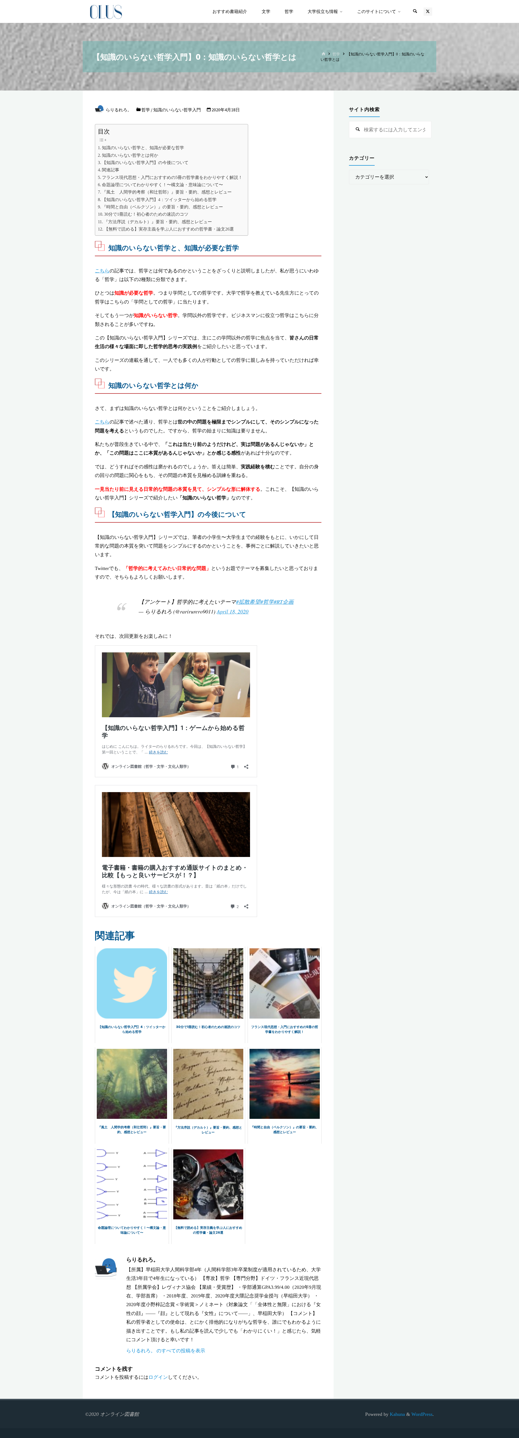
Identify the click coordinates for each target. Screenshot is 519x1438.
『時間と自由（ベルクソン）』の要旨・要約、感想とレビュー (162, 207)
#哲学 (267, 601)
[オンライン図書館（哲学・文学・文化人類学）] (106, 11)
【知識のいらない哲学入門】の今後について (145, 162)
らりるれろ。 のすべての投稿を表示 (165, 1350)
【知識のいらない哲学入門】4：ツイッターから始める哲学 (159, 199)
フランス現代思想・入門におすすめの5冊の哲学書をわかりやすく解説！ (172, 177)
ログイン (158, 1377)
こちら (102, 270)
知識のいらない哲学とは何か (130, 155)
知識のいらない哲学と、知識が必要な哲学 (143, 147)
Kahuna (396, 1414)
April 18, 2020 (232, 611)
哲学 (336, 54)
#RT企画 (284, 601)
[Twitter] (428, 11)
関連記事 (110, 170)
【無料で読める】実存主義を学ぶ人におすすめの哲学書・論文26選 (169, 229)
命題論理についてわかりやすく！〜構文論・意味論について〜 (162, 184)
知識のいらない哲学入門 (177, 109)
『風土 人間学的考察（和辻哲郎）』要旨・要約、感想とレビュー (167, 192)
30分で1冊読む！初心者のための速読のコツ (146, 214)
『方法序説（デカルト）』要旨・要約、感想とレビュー (158, 221)
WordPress (421, 1414)
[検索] (415, 11)
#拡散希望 (248, 601)
